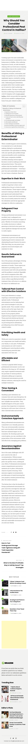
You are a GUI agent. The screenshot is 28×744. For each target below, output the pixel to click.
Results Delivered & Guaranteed (14, 115)
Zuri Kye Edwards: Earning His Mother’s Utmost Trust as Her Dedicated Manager (16, 715)
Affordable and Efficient (12, 122)
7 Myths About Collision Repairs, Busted (16, 688)
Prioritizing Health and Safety (13, 120)
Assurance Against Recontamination (15, 127)
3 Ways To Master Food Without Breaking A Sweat (18, 582)
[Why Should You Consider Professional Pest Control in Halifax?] (11, 532)
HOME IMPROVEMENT (13, 16)
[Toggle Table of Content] (23, 106)
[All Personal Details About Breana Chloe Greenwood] (5, 698)
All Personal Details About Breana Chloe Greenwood (17, 697)
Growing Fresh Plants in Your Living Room (17, 600)
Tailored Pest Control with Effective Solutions (14, 117)
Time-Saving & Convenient (12, 123)
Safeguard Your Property (12, 113)
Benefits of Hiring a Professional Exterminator (12, 109)
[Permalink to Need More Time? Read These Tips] (5, 611)
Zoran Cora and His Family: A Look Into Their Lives (17, 724)
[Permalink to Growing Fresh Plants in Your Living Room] (5, 602)
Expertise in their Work (10, 112)
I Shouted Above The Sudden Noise (16, 591)
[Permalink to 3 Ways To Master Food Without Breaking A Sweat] (5, 583)
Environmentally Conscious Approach (15, 125)
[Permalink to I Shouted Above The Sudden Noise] (5, 593)
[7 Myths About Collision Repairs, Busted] (5, 689)
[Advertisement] (14, 635)
